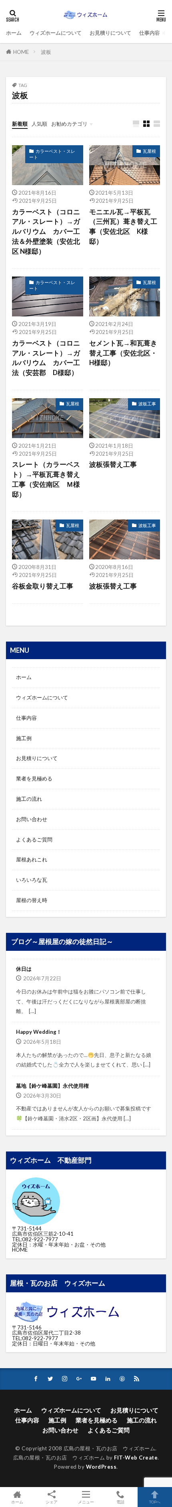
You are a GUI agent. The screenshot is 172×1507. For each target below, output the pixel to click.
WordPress (101, 1467)
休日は (24, 969)
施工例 (24, 738)
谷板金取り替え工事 (42, 586)
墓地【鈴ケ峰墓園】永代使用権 (52, 1085)
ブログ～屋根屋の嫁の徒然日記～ (62, 942)
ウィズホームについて (56, 33)
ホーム (14, 33)
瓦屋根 (149, 151)
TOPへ (154, 1501)
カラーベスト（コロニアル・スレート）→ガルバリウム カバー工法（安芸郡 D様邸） (46, 358)
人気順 (39, 123)
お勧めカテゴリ (69, 123)
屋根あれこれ (31, 859)
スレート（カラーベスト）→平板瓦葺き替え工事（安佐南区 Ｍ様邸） (46, 479)
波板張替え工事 (113, 464)
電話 (120, 1501)
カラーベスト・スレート (52, 154)
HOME (21, 52)
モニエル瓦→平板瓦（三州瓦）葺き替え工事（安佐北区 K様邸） (123, 226)
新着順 (20, 123)
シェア (52, 1501)
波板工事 (147, 403)
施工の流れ (29, 799)
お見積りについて (110, 33)
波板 (46, 52)
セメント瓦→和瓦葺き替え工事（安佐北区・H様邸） (123, 353)
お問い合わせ (31, 819)
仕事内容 (149, 33)
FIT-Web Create (136, 1457)
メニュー (86, 1501)
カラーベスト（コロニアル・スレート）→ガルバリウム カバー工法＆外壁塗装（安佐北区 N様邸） (46, 231)
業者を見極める (34, 778)
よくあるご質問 (34, 839)
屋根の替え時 (31, 900)
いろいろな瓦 (31, 880)
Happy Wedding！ (39, 1032)
